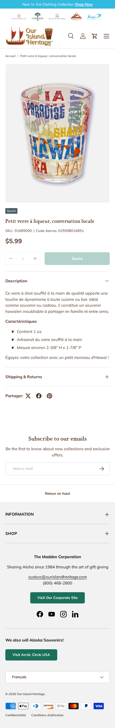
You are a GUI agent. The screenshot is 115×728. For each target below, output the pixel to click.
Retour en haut (57, 493)
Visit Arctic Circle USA (31, 654)
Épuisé (77, 258)
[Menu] (106, 36)
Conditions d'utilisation (47, 715)
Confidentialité (15, 715)
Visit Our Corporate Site (57, 597)
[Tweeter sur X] (28, 396)
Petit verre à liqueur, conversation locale (48, 56)
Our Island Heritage (31, 694)
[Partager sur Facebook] (38, 396)
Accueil (10, 56)
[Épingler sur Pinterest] (49, 396)
